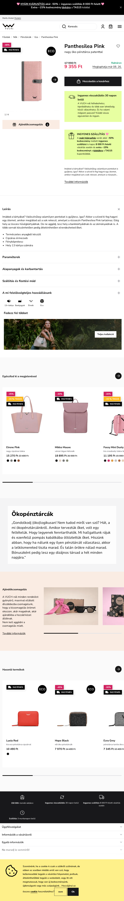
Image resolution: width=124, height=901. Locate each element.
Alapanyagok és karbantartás (22, 269)
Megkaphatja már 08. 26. (107, 67)
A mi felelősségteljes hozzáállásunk (27, 293)
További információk (76, 182)
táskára (66, 7)
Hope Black (62, 740)
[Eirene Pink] (26, 417)
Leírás (6, 209)
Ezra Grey (109, 740)
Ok (73, 891)
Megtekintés (35, 18)
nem (60, 891)
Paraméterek (11, 257)
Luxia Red (12, 740)
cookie (34, 891)
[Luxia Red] (26, 711)
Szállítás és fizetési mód (19, 281)
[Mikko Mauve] (75, 417)
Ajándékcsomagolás (31, 124)
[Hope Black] (75, 711)
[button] (55, 79)
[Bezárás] (120, 7)
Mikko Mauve (63, 447)
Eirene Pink (13, 447)
